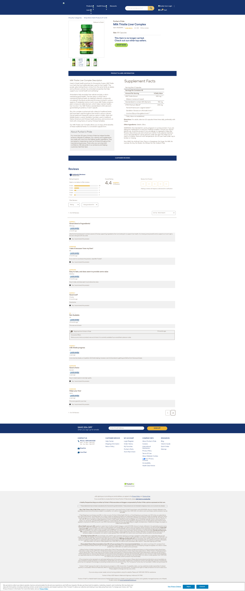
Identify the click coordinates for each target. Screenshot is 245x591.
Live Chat (83, 452)
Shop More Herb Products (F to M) (95, 18)
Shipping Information (112, 444)
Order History (128, 444)
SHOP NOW (121, 45)
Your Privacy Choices (148, 459)
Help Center (109, 441)
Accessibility (146, 463)
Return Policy (109, 446)
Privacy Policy (147, 451)
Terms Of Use (146, 453)
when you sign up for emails (88, 429)
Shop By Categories (75, 18)
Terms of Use (146, 496)
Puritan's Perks (129, 449)
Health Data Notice (148, 465)
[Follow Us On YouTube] (126, 472)
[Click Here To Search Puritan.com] (151, 8)
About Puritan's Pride (149, 441)
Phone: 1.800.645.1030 (87, 441)
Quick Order (165, 446)
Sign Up (157, 428)
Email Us (83, 448)
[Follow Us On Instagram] (122, 472)
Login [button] (170, 6)
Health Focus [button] (101, 6)
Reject (189, 586)
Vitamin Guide (165, 444)
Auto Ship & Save (129, 452)
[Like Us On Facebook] (117, 472)
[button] (114, 485)
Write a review (144, 28)
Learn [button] (88, 10)
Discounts (113, 6)
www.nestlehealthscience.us (128, 580)
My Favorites (128, 446)
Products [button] (89, 6)
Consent (202, 586)
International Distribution (146, 447)
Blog (162, 441)
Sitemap (163, 449)
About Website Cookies (150, 456)
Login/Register (129, 441)
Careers (145, 444)
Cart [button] (164, 10)
